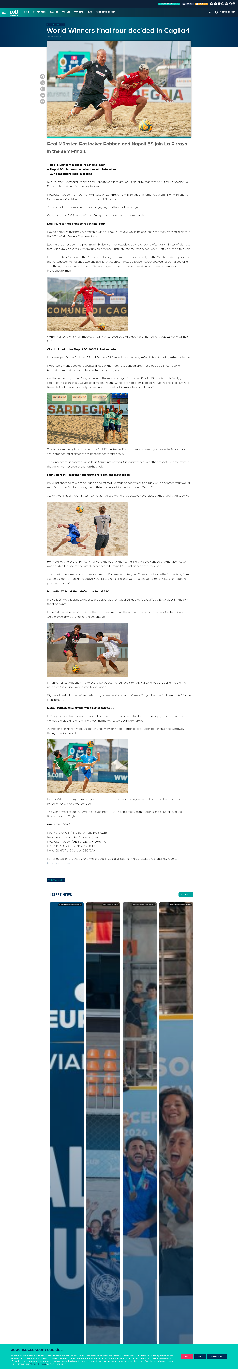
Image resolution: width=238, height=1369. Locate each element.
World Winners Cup (55, 25)
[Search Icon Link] (210, 12)
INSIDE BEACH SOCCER (105, 12)
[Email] (43, 102)
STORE (189, 4)
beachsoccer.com (58, 863)
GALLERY (202, 4)
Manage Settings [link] (38, 1364)
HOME (26, 12)
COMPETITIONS (39, 12)
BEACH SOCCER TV (170, 4)
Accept (187, 1356)
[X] (43, 83)
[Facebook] (43, 77)
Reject (200, 1356)
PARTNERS (78, 12)
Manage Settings (217, 1356)
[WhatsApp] (43, 90)
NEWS (89, 12)
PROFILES (66, 12)
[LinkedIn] (43, 96)
